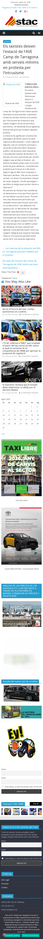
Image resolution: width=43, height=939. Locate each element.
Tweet (14, 278)
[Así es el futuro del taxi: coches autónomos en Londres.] (21, 287)
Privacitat (4, 884)
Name (3, 769)
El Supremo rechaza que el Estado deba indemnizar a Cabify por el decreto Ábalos (20, 387)
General (7, 41)
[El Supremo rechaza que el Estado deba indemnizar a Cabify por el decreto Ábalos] (21, 362)
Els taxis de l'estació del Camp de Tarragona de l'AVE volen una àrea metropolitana (20, 264)
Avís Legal (5, 880)
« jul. (3, 434)
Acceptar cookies (12, 935)
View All (35, 804)
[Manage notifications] (4, 935)
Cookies (4, 887)
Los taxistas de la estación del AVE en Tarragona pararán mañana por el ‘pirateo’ (21, 252)
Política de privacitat (30, 935)
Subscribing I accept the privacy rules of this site (23, 787)
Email (3, 778)
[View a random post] (39, 33)
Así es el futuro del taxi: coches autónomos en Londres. (18, 310)
